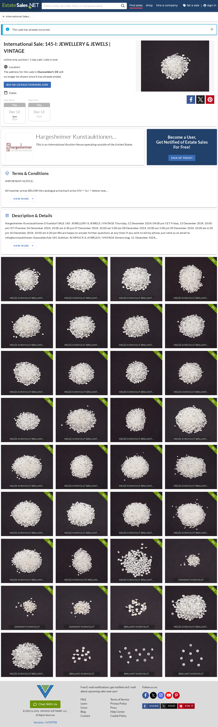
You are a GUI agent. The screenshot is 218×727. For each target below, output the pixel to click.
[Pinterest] (176, 695)
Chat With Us (47, 704)
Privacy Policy (118, 703)
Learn (84, 703)
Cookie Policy (118, 715)
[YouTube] (168, 695)
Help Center (117, 711)
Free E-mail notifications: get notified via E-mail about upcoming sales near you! (108, 689)
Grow (84, 707)
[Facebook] (145, 695)
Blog (83, 711)
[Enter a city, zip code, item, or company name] (123, 6)
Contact (85, 715)
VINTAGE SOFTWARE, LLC (53, 711)
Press (113, 707)
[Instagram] (161, 695)
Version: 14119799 (45, 722)
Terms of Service (119, 699)
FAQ (83, 699)
